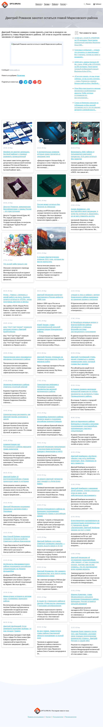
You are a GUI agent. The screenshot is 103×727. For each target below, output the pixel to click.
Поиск (88, 4)
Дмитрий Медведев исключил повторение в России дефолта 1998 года (50, 297)
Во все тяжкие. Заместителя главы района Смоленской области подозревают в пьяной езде (50, 634)
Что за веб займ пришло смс (15, 264)
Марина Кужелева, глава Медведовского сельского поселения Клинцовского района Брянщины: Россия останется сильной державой (84, 599)
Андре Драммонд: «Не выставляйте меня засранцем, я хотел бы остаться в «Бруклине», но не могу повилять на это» (85, 212)
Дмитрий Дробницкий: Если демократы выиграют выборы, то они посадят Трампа (17, 628)
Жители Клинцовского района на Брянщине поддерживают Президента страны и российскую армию (51, 512)
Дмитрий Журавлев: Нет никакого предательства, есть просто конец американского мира (51, 573)
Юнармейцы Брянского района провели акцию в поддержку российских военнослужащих (50, 419)
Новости (39, 4)
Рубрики (55, 4)
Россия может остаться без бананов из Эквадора (48, 205)
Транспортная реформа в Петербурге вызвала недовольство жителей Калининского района (48, 388)
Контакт (63, 4)
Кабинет (98, 4)
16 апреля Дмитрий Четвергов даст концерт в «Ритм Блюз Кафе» (50, 481)
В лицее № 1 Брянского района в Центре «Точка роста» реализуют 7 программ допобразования (51, 603)
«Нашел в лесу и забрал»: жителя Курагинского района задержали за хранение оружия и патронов (85, 297)
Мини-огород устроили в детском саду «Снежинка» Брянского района (17, 598)
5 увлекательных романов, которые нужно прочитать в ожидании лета (48, 154)
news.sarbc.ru (15, 70)
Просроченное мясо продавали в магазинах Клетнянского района (17, 358)
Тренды (46, 4)
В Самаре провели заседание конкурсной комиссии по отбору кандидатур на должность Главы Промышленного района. (85, 392)
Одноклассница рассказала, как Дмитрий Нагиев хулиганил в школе (16, 416)
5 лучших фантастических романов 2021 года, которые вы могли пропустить (50, 259)
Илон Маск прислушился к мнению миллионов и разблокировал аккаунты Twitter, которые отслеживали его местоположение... (87, 93)
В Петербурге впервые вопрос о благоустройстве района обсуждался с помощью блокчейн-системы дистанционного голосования (84, 327)
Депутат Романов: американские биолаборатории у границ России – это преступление (17, 209)
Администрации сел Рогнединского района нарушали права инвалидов (17, 446)
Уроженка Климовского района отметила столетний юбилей (16, 386)
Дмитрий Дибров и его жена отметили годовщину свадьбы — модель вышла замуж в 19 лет (51, 543)
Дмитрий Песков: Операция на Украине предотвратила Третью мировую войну (50, 359)
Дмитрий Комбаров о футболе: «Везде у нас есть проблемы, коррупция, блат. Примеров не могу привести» (84, 459)
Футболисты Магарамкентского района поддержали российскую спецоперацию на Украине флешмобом (17, 567)
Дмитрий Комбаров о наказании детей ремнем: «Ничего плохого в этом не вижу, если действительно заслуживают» (85, 491)
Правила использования (36, 717)
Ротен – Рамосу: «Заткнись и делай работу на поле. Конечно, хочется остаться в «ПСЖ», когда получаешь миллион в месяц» (17, 298)
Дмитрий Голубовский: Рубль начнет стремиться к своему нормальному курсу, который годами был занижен (83, 360)
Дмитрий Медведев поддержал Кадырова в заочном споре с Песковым (16, 509)
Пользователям (58, 717)
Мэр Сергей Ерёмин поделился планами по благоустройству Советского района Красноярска (16, 538)
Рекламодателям (70, 717)
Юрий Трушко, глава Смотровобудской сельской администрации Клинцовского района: (49, 328)
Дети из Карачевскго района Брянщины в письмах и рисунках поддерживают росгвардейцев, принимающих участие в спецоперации (84, 426)
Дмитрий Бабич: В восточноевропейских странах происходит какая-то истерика (16, 479)
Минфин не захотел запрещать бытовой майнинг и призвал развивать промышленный (16, 154)
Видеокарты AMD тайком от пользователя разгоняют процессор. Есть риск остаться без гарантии (84, 155)
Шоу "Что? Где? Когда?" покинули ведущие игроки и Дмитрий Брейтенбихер (17, 329)
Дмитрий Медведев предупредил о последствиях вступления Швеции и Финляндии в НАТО (51, 449)
